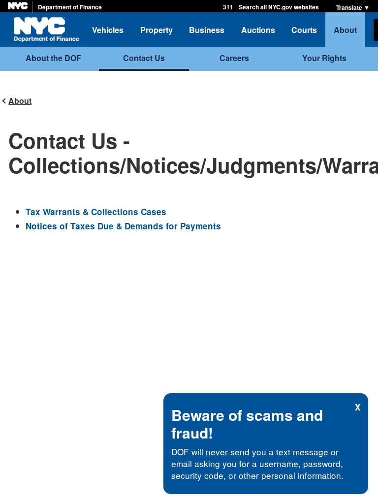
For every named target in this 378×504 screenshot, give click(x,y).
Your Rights (324, 57)
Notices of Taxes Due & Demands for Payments (123, 226)
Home (46, 29)
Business (206, 29)
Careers (234, 57)
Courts (304, 29)
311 (228, 7)
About (345, 29)
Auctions (258, 29)
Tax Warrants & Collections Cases (96, 212)
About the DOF (53, 57)
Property (156, 29)
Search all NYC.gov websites (279, 7)
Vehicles (108, 29)
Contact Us (144, 57)
